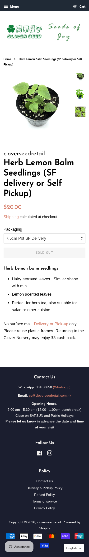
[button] (74, 548)
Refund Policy (44, 495)
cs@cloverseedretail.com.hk (50, 395)
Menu (14, 6)
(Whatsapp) (61, 387)
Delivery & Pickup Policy (44, 488)
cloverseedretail (49, 522)
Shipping (11, 217)
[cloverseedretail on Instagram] (49, 454)
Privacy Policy (44, 508)
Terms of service (44, 501)
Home (7, 59)
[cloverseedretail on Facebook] (39, 454)
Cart (82, 6)
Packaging (13, 229)
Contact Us (44, 481)
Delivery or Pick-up (51, 324)
